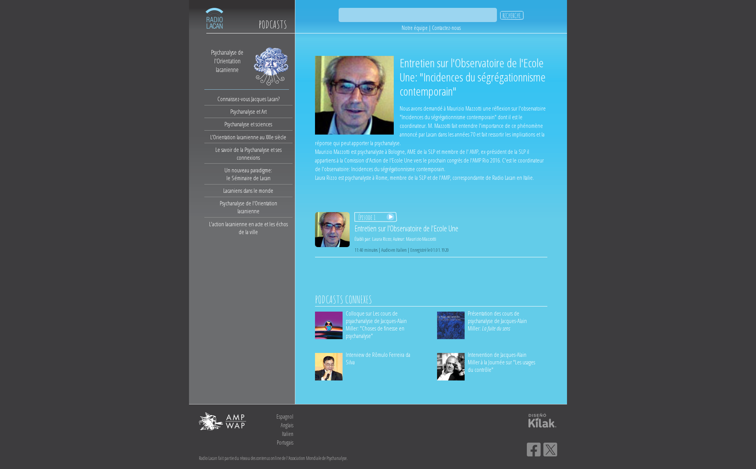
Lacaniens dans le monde (248, 190)
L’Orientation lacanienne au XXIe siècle (248, 137)
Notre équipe (415, 27)
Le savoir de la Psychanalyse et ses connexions (248, 153)
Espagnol (284, 416)
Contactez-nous (446, 27)
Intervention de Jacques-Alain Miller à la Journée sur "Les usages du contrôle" (501, 362)
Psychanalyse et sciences (248, 124)
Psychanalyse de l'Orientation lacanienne (248, 207)
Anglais (287, 425)
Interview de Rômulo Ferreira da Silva (378, 358)
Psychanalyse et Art (248, 111)
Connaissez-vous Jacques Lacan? (248, 99)
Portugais (285, 442)
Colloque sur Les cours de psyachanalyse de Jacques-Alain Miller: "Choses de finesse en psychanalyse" (376, 324)
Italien (287, 434)
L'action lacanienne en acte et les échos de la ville (248, 228)
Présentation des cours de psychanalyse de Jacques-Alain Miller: (497, 320)
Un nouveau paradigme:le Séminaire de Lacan (248, 174)
